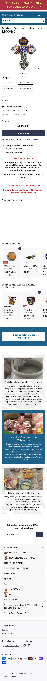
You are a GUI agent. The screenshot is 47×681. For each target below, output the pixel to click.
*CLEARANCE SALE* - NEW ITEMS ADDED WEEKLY (23, 5)
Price (4, 96)
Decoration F (25, 88)
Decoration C (25, 82)
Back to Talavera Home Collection (25, 336)
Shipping (5, 121)
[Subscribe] (39, 534)
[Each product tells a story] (23, 479)
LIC (18, 243)
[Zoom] (38, 68)
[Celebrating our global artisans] (23, 368)
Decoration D (9, 88)
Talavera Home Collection (18, 286)
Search (5, 630)
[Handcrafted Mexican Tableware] (23, 423)
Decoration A (9, 82)
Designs (6, 77)
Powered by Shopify (10, 676)
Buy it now (23, 133)
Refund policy (7, 633)
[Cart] (38, 15)
